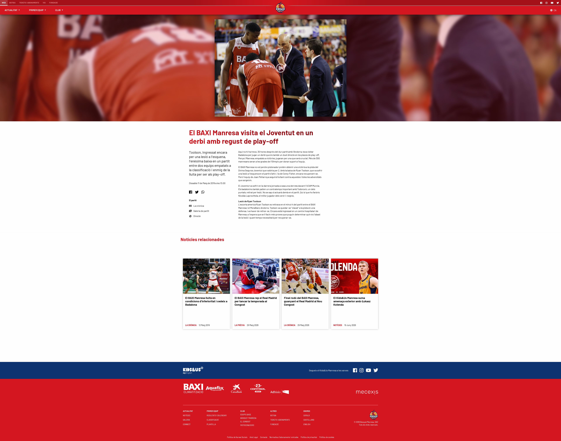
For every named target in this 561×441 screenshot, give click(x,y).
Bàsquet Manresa (248, 418)
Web (4, 2)
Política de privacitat (309, 437)
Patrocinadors (247, 425)
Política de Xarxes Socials (237, 437)
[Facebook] (541, 3)
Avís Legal (254, 437)
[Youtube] (552, 3)
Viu (44, 2)
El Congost (245, 421)
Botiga (12, 2)
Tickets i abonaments (29, 2)
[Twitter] (558, 3)
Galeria (186, 420)
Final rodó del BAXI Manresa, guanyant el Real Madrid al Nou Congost (303, 301)
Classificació (213, 420)
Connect (187, 424)
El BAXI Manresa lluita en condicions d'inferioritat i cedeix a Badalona (206, 301)
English (306, 424)
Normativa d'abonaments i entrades (284, 437)
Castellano (308, 420)
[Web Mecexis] (367, 392)
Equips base (245, 414)
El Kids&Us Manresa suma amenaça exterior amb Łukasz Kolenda (351, 301)
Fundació (53, 2)
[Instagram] (547, 3)
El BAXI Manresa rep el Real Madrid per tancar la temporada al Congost (256, 301)
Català (306, 415)
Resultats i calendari (217, 415)
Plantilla (211, 424)
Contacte (263, 437)
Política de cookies (326, 437)
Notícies (186, 415)
